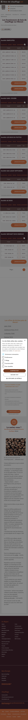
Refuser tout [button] (14, 374)
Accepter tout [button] (14, 370)
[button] (14, 378)
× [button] (24, 340)
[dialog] (14, 360)
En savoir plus (16, 351)
